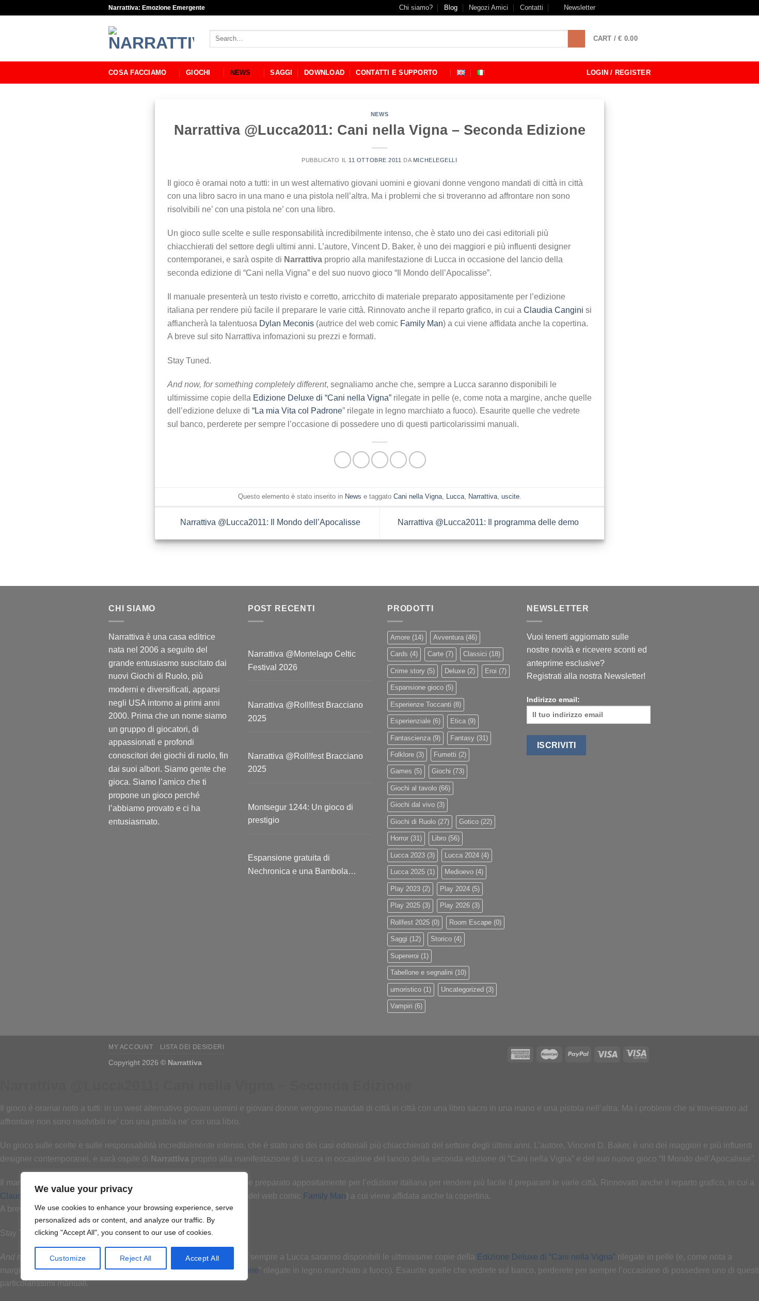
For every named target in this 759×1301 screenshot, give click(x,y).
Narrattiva (482, 496)
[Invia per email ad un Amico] (379, 459)
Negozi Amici (488, 7)
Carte (440, 654)
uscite (510, 496)
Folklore (407, 754)
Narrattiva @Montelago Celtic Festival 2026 (302, 660)
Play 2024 (460, 889)
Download (324, 72)
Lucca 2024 (467, 855)
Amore (406, 637)
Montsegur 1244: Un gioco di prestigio (300, 814)
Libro (446, 838)
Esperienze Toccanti (425, 704)
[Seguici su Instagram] (616, 7)
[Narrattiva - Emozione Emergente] (151, 38)
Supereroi (409, 956)
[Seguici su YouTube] (645, 7)
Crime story (412, 671)
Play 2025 (410, 905)
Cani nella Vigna (417, 496)
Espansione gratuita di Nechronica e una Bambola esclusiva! (298, 865)
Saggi (281, 72)
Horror (406, 838)
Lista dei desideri (192, 1047)
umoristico (410, 989)
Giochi (198, 72)
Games (406, 771)
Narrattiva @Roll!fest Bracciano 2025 (305, 712)
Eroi (496, 671)
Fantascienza (415, 738)
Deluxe (460, 671)
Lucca (455, 496)
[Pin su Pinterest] (398, 459)
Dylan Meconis (286, 323)
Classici (481, 654)
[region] (134, 1226)
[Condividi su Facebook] (342, 459)
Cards (404, 654)
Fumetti (450, 754)
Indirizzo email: (553, 699)
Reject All (136, 1258)
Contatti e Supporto (396, 72)
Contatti (531, 7)
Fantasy (469, 738)
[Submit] (576, 38)
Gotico (475, 822)
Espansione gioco (421, 687)
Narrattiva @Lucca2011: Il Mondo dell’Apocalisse (269, 522)
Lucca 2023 (412, 855)
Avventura (455, 637)
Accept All (202, 1258)
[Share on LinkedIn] (417, 459)
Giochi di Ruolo (419, 822)
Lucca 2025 (412, 872)
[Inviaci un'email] (635, 7)
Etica (463, 721)
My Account (130, 1047)
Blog (450, 7)
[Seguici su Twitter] (626, 7)
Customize (68, 1258)
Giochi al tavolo (420, 788)
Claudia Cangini (553, 310)
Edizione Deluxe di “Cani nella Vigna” (321, 397)
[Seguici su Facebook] (606, 7)
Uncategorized (467, 989)
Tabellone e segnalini (428, 972)
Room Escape (475, 922)
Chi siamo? (416, 7)
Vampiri (406, 1006)
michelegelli (435, 160)
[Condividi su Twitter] (361, 459)
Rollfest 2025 (414, 922)
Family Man (421, 323)
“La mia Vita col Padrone (297, 410)
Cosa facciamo (137, 72)
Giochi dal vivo (417, 804)
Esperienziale (415, 721)
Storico (446, 939)
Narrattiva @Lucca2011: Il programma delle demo (489, 522)
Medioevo (464, 872)
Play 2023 (410, 889)
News (240, 72)
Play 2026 (460, 905)
